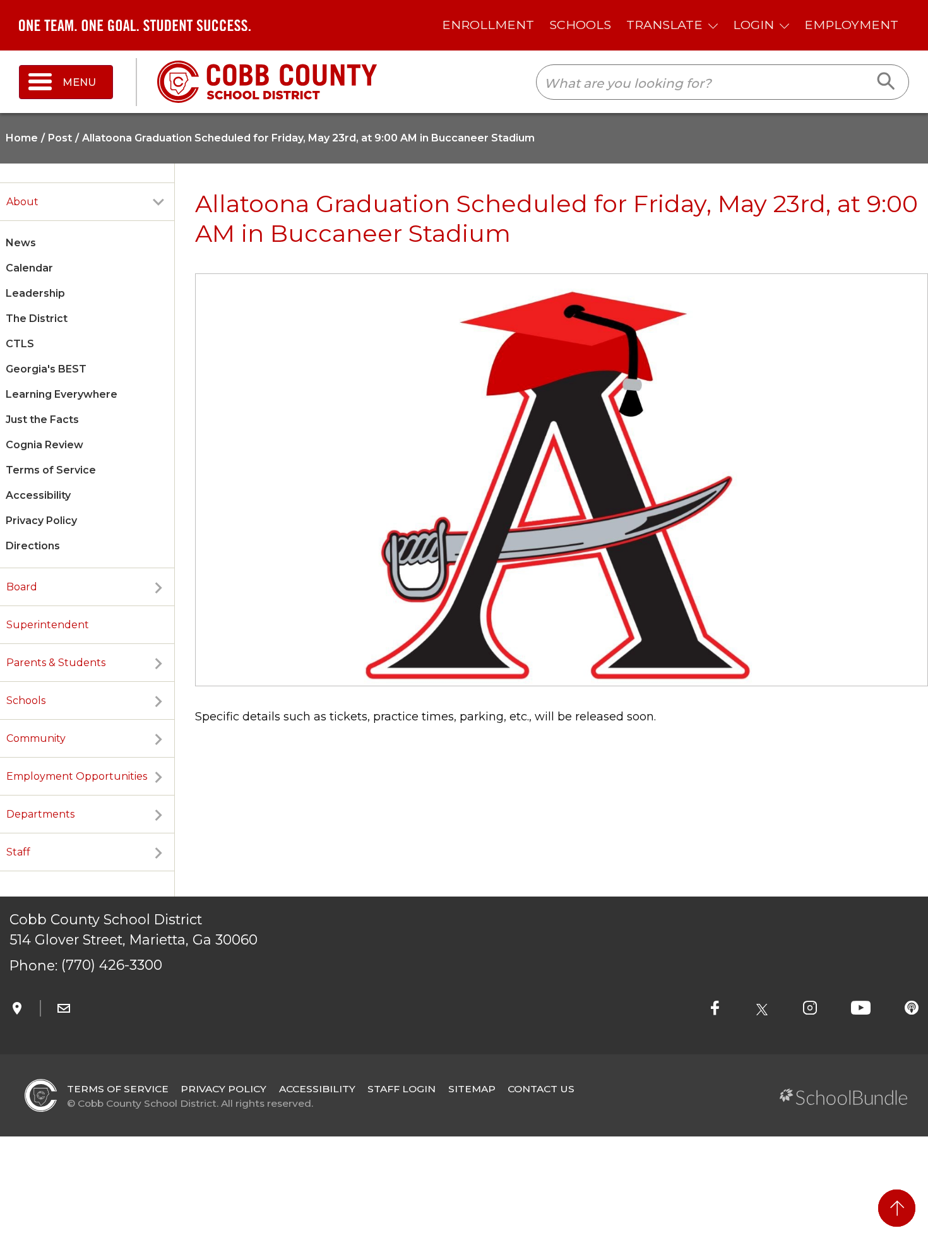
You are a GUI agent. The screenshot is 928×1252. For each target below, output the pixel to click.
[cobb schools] (267, 81)
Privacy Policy (41, 521)
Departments (40, 814)
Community (36, 738)
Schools (25, 700)
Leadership (35, 293)
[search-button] (887, 82)
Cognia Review (44, 445)
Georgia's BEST (46, 369)
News (21, 243)
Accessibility (38, 495)
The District (37, 319)
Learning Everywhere (61, 394)
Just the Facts (42, 420)
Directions (33, 546)
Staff (18, 852)
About (22, 202)
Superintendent (47, 625)
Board (21, 587)
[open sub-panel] (158, 202)
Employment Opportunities (76, 776)
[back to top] (896, 1208)
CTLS (20, 344)
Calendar (29, 268)
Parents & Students (55, 663)
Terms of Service (51, 470)
